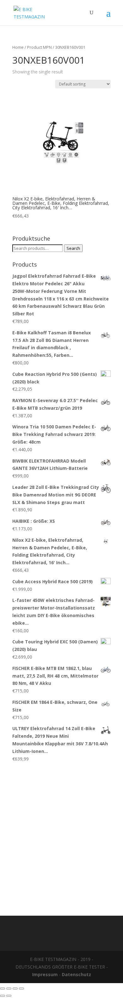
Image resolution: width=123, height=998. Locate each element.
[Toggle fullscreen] (15, 988)
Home (18, 47)
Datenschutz (76, 974)
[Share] (8, 988)
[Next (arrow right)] (8, 996)
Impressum (45, 974)
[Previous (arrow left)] (2, 996)
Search (73, 248)
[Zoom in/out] (21, 988)
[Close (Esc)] (2, 988)
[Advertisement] (61, 835)
